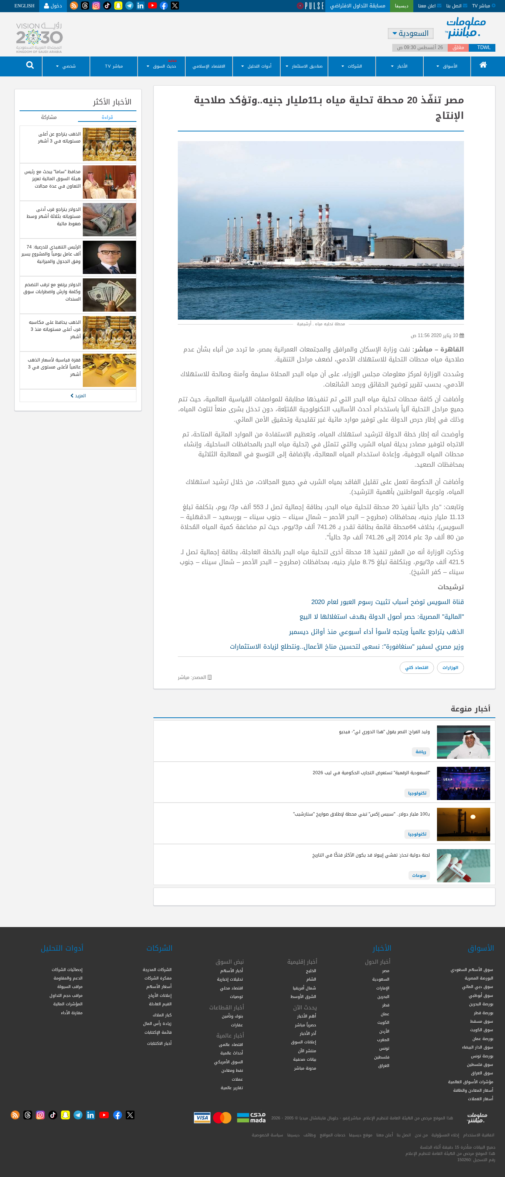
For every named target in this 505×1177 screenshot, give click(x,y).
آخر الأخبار (308, 1033)
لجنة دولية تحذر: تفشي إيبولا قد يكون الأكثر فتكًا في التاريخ (371, 855)
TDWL (484, 48)
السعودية (380, 979)
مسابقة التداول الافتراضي (357, 5)
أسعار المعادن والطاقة (473, 1090)
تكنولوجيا (417, 793)
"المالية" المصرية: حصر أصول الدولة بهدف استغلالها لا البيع (381, 616)
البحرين (383, 996)
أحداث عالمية (231, 1053)
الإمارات (382, 988)
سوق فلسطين (480, 1064)
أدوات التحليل (259, 66)
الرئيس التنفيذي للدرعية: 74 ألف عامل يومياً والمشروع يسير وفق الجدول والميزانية (51, 254)
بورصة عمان (482, 1038)
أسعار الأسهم (159, 986)
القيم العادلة (160, 1004)
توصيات (236, 996)
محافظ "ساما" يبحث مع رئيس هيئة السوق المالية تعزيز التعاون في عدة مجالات (52, 179)
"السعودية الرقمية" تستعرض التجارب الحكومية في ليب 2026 (371, 772)
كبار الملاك (162, 1015)
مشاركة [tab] (49, 118)
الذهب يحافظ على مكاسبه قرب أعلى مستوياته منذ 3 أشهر (55, 329)
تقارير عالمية (232, 1087)
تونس (384, 1048)
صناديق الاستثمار (307, 66)
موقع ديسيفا (360, 1135)
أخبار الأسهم (231, 970)
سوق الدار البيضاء (477, 1047)
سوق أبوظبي (481, 995)
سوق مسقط (481, 1021)
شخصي (69, 66)
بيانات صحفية (304, 1059)
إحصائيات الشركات (67, 969)
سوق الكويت (481, 1029)
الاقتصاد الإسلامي (209, 66)
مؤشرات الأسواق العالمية (470, 1081)
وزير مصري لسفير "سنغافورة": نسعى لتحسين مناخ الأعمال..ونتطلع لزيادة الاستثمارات (347, 646)
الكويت (383, 1022)
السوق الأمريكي (228, 1062)
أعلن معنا (384, 1135)
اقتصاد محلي (231, 988)
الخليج (311, 970)
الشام (311, 979)
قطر (385, 1005)
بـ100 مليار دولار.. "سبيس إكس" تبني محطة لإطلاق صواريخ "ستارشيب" (361, 814)
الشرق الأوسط (303, 996)
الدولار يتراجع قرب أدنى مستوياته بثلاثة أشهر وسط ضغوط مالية (54, 216)
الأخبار (402, 66)
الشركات (355, 66)
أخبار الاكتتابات (159, 1043)
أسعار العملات (480, 1098)
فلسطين (381, 1057)
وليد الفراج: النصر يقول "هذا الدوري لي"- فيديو (384, 731)
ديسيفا (293, 1135)
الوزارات (450, 667)
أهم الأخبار (306, 1016)
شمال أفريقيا (304, 988)
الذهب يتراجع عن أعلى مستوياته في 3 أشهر (59, 137)
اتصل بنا (454, 5)
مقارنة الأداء (71, 1012)
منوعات (419, 875)
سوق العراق (482, 1073)
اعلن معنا (427, 5)
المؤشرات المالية (67, 1004)
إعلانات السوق (303, 1042)
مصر (385, 970)
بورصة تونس (482, 1056)
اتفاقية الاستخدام (478, 1135)
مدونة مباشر (305, 1068)
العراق (383, 1065)
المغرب (383, 1039)
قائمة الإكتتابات (158, 1032)
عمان (385, 1014)
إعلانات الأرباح (160, 995)
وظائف (310, 1135)
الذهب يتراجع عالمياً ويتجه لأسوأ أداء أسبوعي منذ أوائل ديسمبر (376, 632)
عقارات (237, 1025)
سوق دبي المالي (477, 986)
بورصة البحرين (481, 1004)
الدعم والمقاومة (68, 978)
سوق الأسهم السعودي (472, 969)
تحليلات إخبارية (230, 979)
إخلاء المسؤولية (445, 1135)
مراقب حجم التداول (66, 995)
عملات (237, 1079)
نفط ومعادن (232, 1070)
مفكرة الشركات (158, 978)
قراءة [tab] (107, 118)
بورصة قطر (483, 1012)
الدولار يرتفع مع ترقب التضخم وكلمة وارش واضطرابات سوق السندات (52, 292)
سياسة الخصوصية (267, 1135)
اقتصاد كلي (416, 667)
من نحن (421, 1135)
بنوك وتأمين (232, 1016)
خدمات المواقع (332, 1135)
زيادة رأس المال (157, 1023)
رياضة (421, 751)
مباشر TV (114, 66)
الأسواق (450, 66)
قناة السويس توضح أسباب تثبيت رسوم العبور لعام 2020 (387, 602)
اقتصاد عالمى (231, 1044)
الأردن (384, 1031)
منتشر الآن (307, 1050)
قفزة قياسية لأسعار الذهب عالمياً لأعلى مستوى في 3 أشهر (54, 367)
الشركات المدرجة (157, 969)
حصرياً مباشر (305, 1025)
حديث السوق (164, 66)
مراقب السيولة (69, 986)
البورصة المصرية (479, 978)
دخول (55, 5)
